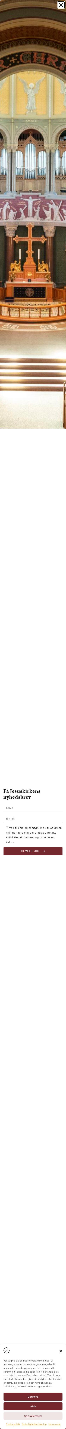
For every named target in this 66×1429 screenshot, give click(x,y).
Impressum (54, 1424)
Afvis (33, 1406)
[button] (60, 1351)
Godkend (33, 1397)
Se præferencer (33, 1416)
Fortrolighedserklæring (34, 1424)
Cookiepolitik (13, 1424)
